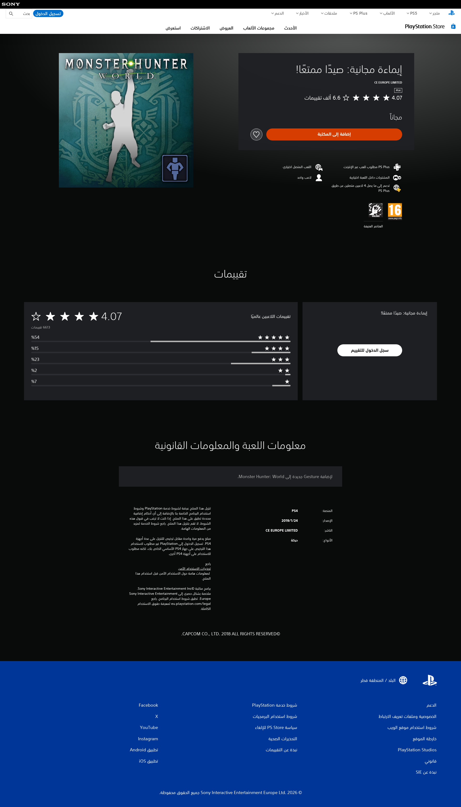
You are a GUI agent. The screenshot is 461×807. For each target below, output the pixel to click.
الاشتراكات (200, 27)
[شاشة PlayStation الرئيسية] (452, 13)
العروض (226, 27)
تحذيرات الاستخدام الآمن (194, 568)
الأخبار (304, 13)
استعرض (173, 27)
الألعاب (389, 13)
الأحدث (290, 27)
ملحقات (331, 13)
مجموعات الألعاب (258, 27)
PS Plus (360, 13)
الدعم (279, 13)
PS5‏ (413, 13)
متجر (436, 13)
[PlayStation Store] (431, 26)
